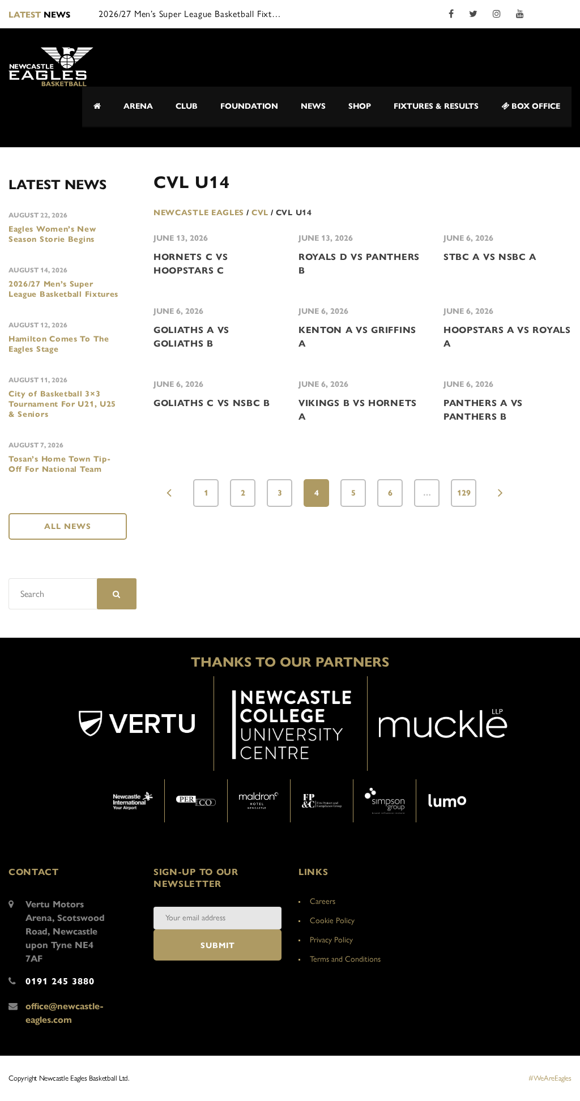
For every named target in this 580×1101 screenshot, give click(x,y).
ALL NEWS (67, 526)
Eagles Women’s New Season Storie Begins (52, 234)
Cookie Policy (332, 920)
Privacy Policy (331, 940)
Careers (322, 901)
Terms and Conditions (345, 959)
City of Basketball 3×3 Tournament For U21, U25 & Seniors (62, 404)
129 (464, 493)
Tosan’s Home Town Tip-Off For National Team (59, 464)
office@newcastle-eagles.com (64, 1013)
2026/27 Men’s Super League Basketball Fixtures (63, 289)
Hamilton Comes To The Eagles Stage (58, 344)
